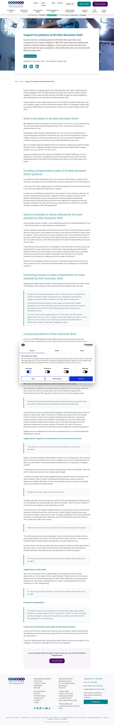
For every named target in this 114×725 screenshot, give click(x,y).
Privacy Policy (35, 717)
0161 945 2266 (92, 682)
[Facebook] (38, 708)
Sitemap (56, 719)
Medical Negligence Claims (53, 11)
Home (16, 81)
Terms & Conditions (80, 717)
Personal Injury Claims (37, 11)
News (53, 3)
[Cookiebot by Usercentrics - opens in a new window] (85, 345)
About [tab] (82, 350)
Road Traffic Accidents (24, 11)
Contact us (96, 702)
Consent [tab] (31, 350)
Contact (60, 3)
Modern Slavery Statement (94, 717)
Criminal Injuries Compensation (70, 11)
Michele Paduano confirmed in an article (65, 124)
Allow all (81, 378)
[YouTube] (46, 708)
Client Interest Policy (54, 717)
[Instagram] (35, 708)
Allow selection (57, 378)
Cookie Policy (44, 717)
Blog (22, 81)
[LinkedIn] (41, 708)
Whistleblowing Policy (67, 717)
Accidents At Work (11, 11)
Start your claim (100, 4)
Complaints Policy (25, 717)
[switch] (47, 371)
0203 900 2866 (99, 689)
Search (68, 4)
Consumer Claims (84, 11)
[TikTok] (49, 708)
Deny (33, 378)
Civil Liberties (94, 11)
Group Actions (104, 11)
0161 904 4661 (98, 686)
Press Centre (15, 717)
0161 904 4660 (84, 4)
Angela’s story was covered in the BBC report (40, 150)
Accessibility (63, 719)
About (36, 3)
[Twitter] (43, 708)
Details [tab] (57, 350)
